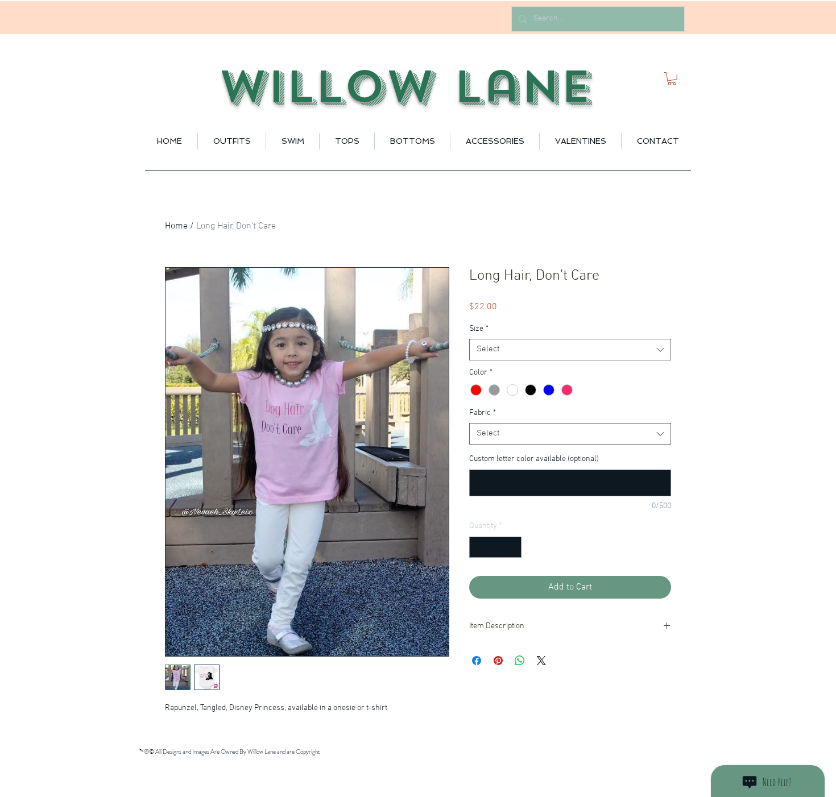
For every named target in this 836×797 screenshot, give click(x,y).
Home (176, 226)
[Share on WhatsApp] (520, 660)
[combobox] (570, 349)
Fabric (482, 413)
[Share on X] (541, 660)
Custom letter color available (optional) (534, 459)
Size (479, 329)
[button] (672, 78)
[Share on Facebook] (476, 660)
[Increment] (513, 547)
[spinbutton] (495, 547)
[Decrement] (478, 547)
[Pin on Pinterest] (498, 660)
